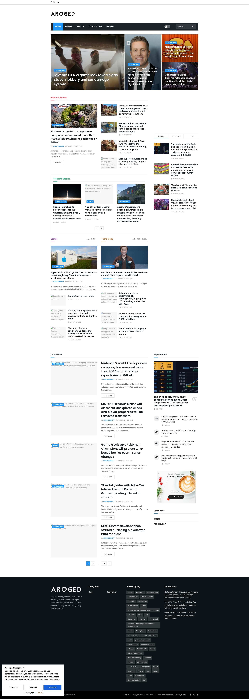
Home (58, 26)
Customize (14, 687)
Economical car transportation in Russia (143, 610)
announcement (152, 592)
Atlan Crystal (133, 597)
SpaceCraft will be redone (81, 296)
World (110, 26)
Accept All (52, 687)
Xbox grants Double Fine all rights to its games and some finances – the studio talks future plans (179, 51)
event (140, 615)
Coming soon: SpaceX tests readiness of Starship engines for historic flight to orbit (82, 314)
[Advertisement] (176, 111)
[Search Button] (193, 26)
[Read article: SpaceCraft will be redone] (58, 300)
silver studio (132, 667)
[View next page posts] (101, 228)
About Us (125, 695)
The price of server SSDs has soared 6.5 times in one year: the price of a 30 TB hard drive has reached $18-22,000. (184, 149)
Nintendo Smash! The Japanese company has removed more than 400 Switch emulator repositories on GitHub (74, 137)
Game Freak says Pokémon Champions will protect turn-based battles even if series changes (133, 127)
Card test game (147, 597)
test (148, 671)
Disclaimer (150, 695)
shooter (131, 662)
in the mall (154, 619)
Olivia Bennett (61, 89)
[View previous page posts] (97, 228)
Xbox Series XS (133, 680)
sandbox (147, 658)
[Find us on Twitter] (54, 2)
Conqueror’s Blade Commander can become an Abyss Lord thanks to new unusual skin (180, 79)
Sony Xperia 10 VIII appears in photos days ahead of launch (132, 331)
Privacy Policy (181, 695)
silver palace (142, 662)
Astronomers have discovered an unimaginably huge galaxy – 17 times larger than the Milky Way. (132, 298)
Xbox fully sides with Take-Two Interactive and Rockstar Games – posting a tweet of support (133, 145)
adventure (139, 592)
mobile (130, 631)
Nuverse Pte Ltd (151, 635)
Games (68, 26)
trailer (155, 671)
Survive (140, 671)
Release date (142, 649)
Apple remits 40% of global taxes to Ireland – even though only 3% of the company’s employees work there (74, 275)
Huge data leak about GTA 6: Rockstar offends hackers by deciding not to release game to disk (183, 204)
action (130, 592)
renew (152, 649)
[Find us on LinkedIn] (58, 2)
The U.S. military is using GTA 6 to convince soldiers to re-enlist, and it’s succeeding (98, 211)
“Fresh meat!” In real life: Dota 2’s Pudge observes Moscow (184, 188)
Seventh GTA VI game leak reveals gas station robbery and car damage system (86, 79)
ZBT (144, 680)
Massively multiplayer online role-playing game (141, 625)
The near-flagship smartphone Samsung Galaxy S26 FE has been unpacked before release (81, 332)
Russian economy (134, 658)
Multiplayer (140, 631)
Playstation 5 (133, 644)
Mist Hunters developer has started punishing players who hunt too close (133, 161)
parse (130, 640)
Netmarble (152, 631)
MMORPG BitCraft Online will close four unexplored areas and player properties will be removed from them (133, 109)
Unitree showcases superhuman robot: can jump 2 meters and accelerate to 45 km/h (179, 458)
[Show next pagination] (110, 563)
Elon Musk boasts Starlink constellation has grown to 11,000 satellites (133, 316)
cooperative (142, 601)
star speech (145, 667)
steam (155, 667)
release (130, 649)
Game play (132, 619)
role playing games (135, 653)
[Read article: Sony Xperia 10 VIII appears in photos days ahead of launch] (109, 332)
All (88, 239)
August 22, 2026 (75, 89)
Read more (58, 162)
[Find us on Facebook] (51, 2)
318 (103, 563)
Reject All (33, 687)
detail (143, 606)
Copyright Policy (137, 695)
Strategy (131, 671)
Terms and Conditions (165, 695)
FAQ (147, 615)
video (130, 675)
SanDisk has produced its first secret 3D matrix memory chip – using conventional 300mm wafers (184, 170)
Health (80, 26)
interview (142, 619)
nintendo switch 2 (134, 635)
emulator (131, 615)
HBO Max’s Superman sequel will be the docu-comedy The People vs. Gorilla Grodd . (124, 274)
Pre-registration (147, 644)
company (131, 601)
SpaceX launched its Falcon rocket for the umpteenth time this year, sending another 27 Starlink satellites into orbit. (67, 212)
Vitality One (139, 675)
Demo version (133, 606)
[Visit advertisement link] (176, 487)
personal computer (142, 640)
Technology (95, 26)
